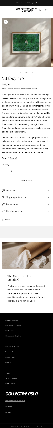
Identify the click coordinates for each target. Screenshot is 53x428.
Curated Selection (11, 320)
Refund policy (10, 383)
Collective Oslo (22, 427)
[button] (5, 10)
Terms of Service (11, 352)
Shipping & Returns (12, 346)
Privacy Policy (10, 357)
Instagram (8, 406)
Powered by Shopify (35, 427)
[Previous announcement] (5, 3)
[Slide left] (21, 72)
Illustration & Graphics (13, 336)
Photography (10, 331)
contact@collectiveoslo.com (15, 400)
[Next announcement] (48, 3)
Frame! (13, 158)
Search (7, 373)
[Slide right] (32, 72)
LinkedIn (8, 412)
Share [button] (7, 219)
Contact (8, 362)
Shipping (17, 88)
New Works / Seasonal (13, 325)
